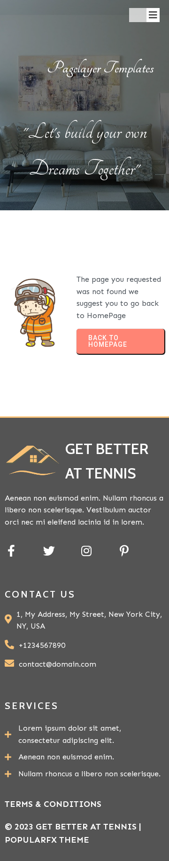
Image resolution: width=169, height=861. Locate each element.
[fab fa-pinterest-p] (124, 551)
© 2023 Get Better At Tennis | (73, 826)
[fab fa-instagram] (86, 551)
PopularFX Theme (47, 840)
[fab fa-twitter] (49, 551)
